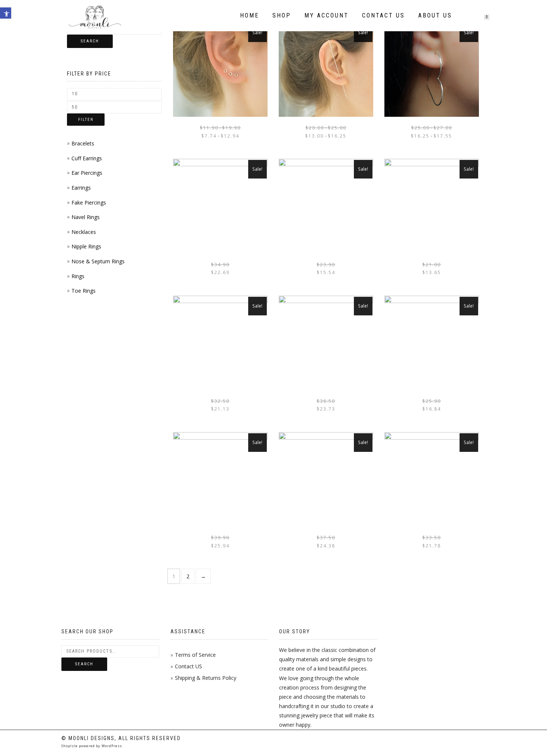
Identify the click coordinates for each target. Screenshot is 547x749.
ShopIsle (70, 745)
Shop (281, 15)
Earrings (81, 187)
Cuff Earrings (86, 158)
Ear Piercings (86, 172)
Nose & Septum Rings (98, 261)
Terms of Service (195, 654)
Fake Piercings (88, 202)
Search (90, 41)
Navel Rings (85, 217)
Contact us (383, 15)
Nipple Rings (86, 246)
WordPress (111, 745)
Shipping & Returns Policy (205, 677)
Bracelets (82, 143)
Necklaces (83, 231)
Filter (85, 119)
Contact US (188, 666)
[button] (5, 13)
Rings (77, 276)
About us (435, 15)
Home (249, 15)
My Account (326, 15)
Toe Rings (83, 290)
